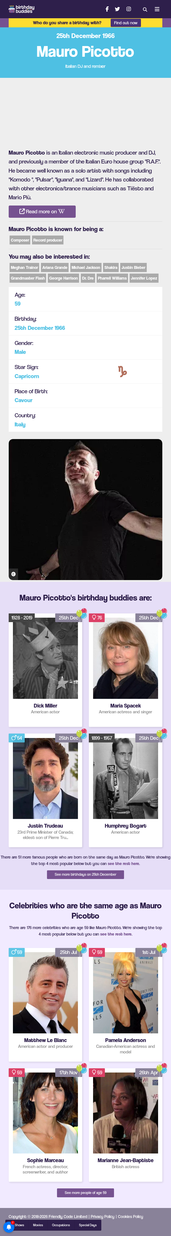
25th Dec (68, 618)
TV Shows (17, 1225)
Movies (38, 1225)
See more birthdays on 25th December (85, 874)
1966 (60, 327)
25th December (34, 327)
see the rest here (123, 863)
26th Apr (148, 1072)
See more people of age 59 (85, 1192)
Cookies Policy (130, 1216)
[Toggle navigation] (157, 9)
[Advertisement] (85, 111)
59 (17, 303)
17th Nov (68, 1072)
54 (19, 738)
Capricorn (27, 376)
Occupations (61, 1225)
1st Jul (148, 952)
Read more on (41, 211)
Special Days (88, 1225)
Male (20, 351)
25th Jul (68, 952)
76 (99, 618)
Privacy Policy (102, 1216)
